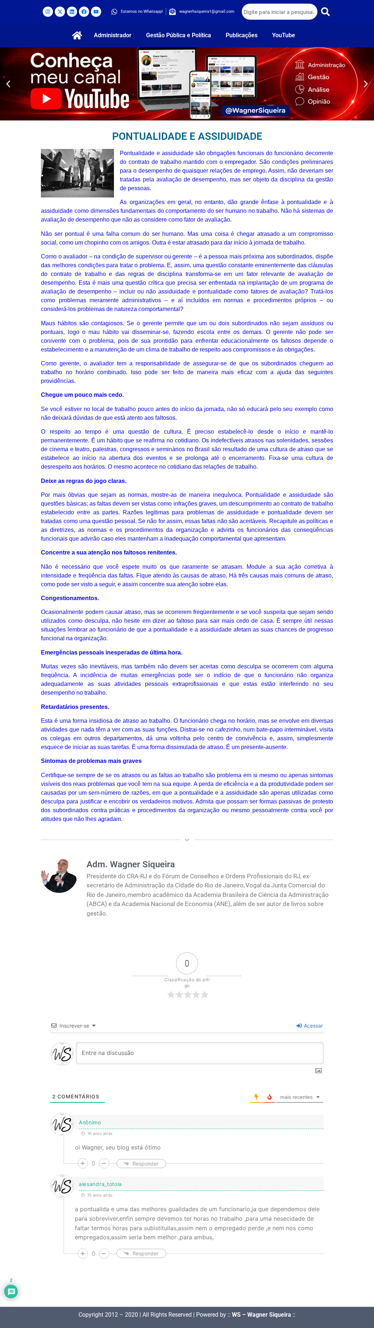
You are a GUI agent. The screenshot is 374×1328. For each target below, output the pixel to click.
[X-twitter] (60, 12)
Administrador (112, 35)
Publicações (241, 35)
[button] (8, 84)
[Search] (325, 12)
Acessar (312, 1025)
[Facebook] (84, 12)
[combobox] (279, 12)
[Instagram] (48, 12)
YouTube (283, 35)
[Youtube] (96, 12)
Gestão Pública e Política (178, 35)
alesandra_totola (100, 1184)
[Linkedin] (72, 12)
